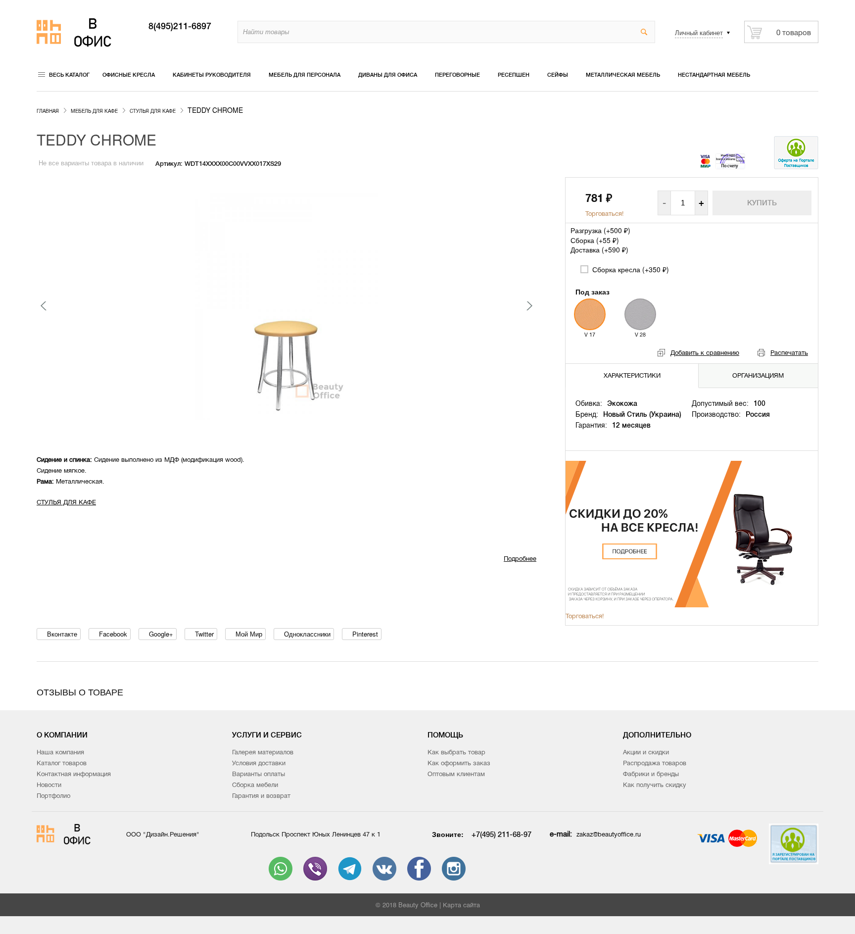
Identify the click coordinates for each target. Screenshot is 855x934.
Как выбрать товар (456, 752)
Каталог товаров (62, 763)
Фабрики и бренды (651, 774)
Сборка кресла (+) (629, 269)
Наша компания (60, 752)
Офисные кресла (128, 75)
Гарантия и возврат (261, 795)
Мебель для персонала (304, 75)
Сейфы (557, 75)
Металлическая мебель (623, 75)
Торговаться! (604, 213)
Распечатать (789, 352)
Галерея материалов (262, 752)
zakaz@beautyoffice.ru (608, 834)
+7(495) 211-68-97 (501, 834)
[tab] (632, 375)
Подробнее (520, 558)
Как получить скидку (654, 784)
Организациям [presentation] (758, 375)
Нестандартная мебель (714, 75)
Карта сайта (461, 905)
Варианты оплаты (258, 774)
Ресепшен (513, 75)
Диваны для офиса (387, 75)
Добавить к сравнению (704, 352)
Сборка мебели (255, 784)
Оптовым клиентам (456, 774)
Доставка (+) (599, 249)
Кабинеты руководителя (212, 75)
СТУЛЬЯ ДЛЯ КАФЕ (66, 502)
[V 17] (590, 314)
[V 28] (640, 314)
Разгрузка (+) (600, 230)
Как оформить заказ (459, 763)
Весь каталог (69, 75)
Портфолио (53, 795)
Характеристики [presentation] (632, 375)
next (529, 306)
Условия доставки (258, 763)
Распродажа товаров (654, 763)
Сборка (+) (594, 240)
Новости (49, 784)
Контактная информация (74, 774)
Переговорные (457, 75)
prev (44, 306)
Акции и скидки (646, 752)
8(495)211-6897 (179, 26)
